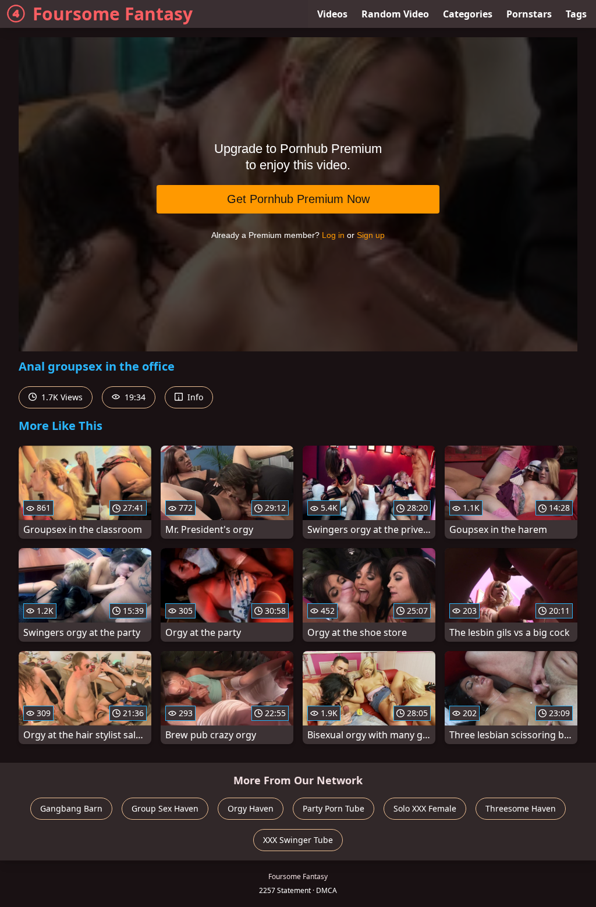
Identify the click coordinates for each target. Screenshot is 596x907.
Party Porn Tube (333, 808)
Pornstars (529, 14)
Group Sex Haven (165, 808)
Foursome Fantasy (113, 14)
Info (194, 397)
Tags (576, 14)
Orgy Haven (251, 808)
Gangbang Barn (71, 808)
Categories (467, 14)
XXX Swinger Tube (298, 839)
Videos (332, 14)
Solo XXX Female (424, 808)
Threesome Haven (520, 808)
